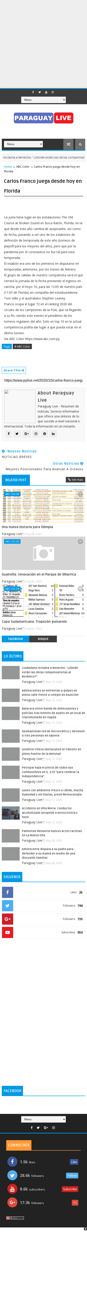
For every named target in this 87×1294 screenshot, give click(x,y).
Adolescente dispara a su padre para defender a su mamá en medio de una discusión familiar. (48, 853)
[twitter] (39, 92)
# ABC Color (22, 346)
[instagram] (52, 92)
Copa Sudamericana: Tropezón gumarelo (34, 622)
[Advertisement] (43, 43)
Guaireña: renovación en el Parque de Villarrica (39, 574)
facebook (15, 639)
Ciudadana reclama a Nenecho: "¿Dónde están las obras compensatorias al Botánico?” (50, 672)
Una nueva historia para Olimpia (27, 527)
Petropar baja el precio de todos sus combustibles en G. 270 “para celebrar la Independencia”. (50, 772)
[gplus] (46, 1128)
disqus (43, 639)
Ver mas (77, 480)
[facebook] (33, 92)
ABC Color (22, 167)
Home (8, 167)
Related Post (15, 480)
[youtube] (46, 92)
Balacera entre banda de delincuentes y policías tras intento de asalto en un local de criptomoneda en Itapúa (53, 713)
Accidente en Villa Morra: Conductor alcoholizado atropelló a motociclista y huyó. (50, 813)
